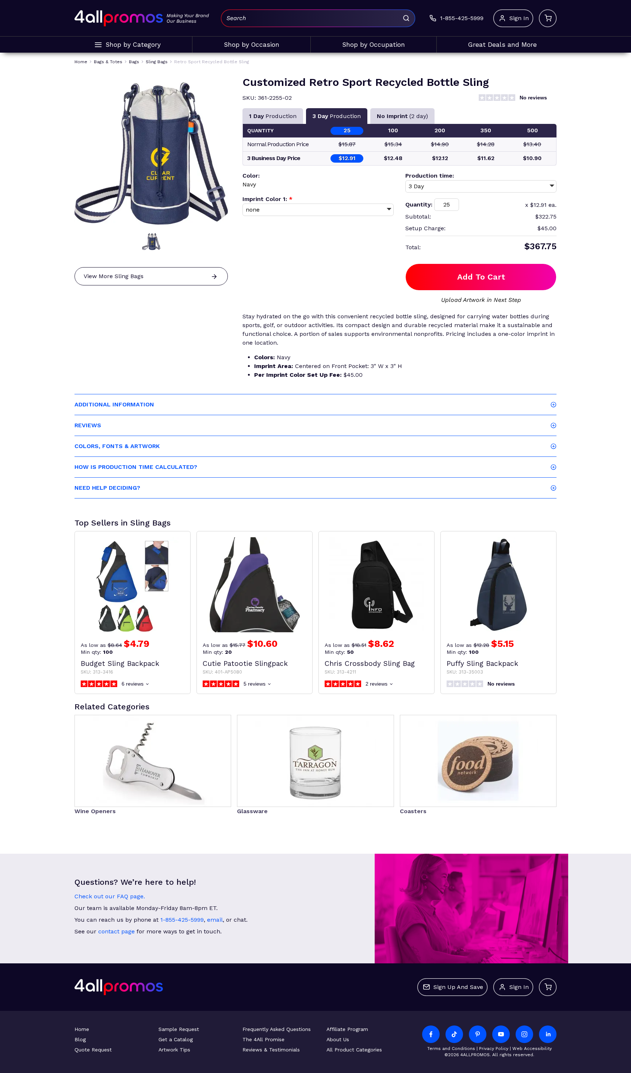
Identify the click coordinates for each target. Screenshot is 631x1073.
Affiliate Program (347, 1029)
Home (81, 1029)
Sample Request (178, 1029)
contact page (116, 931)
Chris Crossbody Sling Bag (370, 663)
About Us (337, 1039)
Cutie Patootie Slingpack (245, 663)
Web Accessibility (532, 1048)
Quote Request (93, 1050)
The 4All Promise (263, 1039)
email (215, 919)
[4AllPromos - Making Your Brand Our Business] (118, 18)
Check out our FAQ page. (109, 896)
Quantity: (418, 204)
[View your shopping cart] (548, 18)
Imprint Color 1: (267, 199)
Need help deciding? (107, 487)
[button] (151, 241)
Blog (80, 1039)
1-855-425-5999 (182, 919)
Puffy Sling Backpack (482, 663)
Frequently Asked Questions (276, 1029)
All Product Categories (354, 1050)
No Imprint (402, 116)
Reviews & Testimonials (271, 1050)
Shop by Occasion (251, 44)
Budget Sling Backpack (120, 663)
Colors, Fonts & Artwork (117, 446)
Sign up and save (458, 986)
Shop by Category (133, 44)
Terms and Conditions (451, 1048)
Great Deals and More (502, 44)
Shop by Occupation (373, 44)
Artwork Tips (174, 1050)
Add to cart (481, 276)
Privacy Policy (493, 1048)
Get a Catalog (175, 1039)
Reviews (87, 425)
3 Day (337, 116)
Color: (251, 175)
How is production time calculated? (135, 466)
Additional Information (114, 404)
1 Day (273, 116)
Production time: (429, 175)
